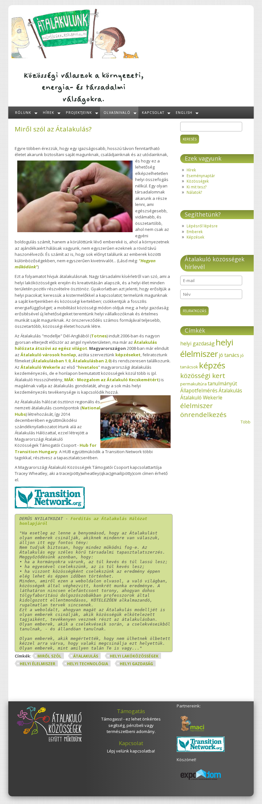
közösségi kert (202, 375)
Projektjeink (79, 112)
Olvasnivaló (117, 112)
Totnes (99, 336)
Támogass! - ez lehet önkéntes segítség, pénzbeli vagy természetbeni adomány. (131, 725)
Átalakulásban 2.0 (92, 361)
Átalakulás (85, 656)
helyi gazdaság (136, 663)
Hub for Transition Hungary (55, 448)
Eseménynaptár (201, 175)
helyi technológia (87, 663)
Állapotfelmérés (199, 390)
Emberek (195, 231)
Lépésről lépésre (202, 225)
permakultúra (193, 384)
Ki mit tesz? (196, 186)
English (184, 112)
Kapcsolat (153, 112)
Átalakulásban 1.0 (52, 361)
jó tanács (229, 355)
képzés (212, 365)
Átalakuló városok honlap (48, 355)
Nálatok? (194, 192)
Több (245, 422)
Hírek (48, 112)
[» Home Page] (76, 56)
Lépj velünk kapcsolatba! (131, 751)
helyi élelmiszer (37, 663)
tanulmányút (222, 383)
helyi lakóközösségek (134, 656)
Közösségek (198, 181)
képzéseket (128, 355)
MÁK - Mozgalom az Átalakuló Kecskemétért (111, 379)
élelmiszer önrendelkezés (203, 410)
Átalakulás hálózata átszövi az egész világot (86, 345)
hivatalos (88, 367)
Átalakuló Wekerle (40, 367)
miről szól (49, 656)
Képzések (195, 237)
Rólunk (23, 112)
